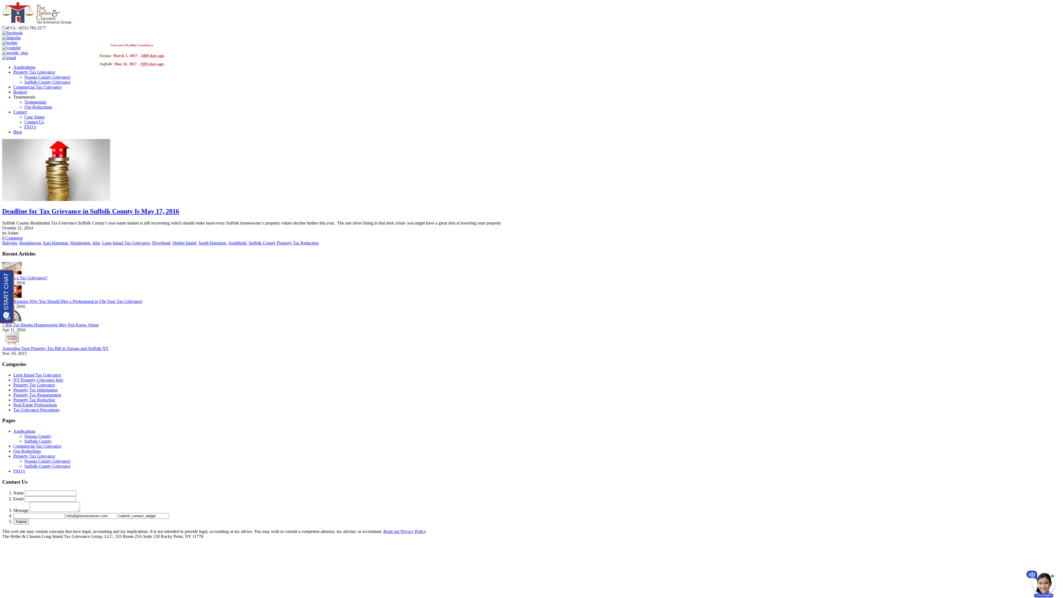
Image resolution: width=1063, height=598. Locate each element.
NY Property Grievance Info (38, 380)
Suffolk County (37, 441)
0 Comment (12, 238)
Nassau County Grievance (47, 77)
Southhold (237, 243)
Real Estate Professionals (35, 405)
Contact (20, 112)
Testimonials (35, 102)
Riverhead (161, 243)
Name (18, 493)
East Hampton (55, 243)
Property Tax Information (35, 390)
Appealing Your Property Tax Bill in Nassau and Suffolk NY (55, 348)
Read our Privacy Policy (404, 531)
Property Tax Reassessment (37, 395)
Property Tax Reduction (34, 400)
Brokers (20, 92)
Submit (21, 522)
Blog (17, 132)
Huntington (80, 243)
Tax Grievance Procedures (36, 410)
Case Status (34, 117)
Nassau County (37, 436)
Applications (24, 67)
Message (21, 510)
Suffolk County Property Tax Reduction (284, 243)
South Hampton (212, 243)
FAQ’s (30, 127)
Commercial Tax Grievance (37, 87)
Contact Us (34, 122)
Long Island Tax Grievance (126, 243)
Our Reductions (38, 107)
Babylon (9, 243)
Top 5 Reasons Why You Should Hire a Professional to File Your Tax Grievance (72, 301)
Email (18, 498)
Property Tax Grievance (34, 72)
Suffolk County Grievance (47, 82)
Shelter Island (184, 243)
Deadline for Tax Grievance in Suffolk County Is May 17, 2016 (90, 211)
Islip (96, 243)
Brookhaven (30, 243)
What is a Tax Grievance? (24, 277)
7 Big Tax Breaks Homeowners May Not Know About (50, 325)
